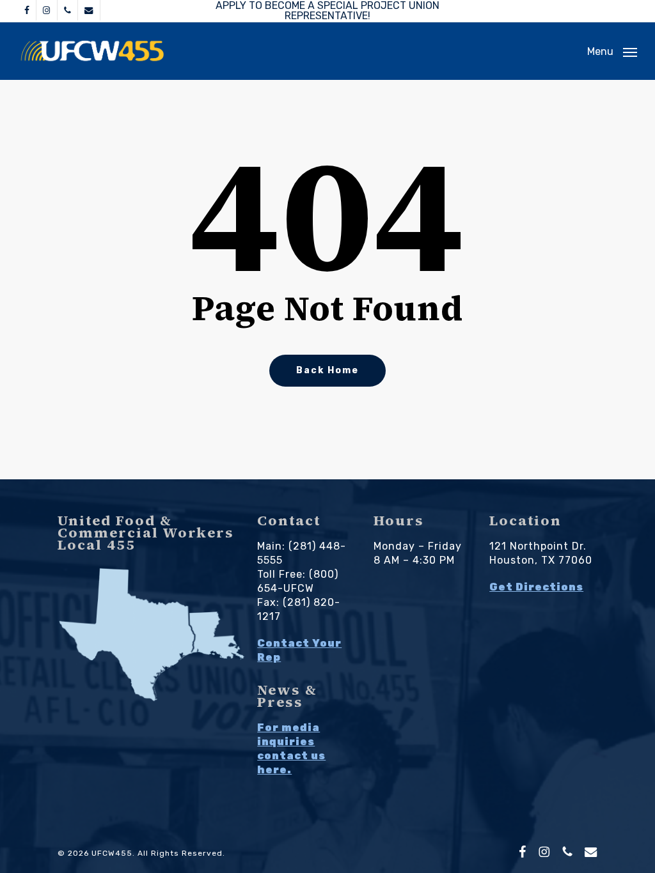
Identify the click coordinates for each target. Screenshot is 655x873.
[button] (612, 51)
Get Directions (536, 587)
